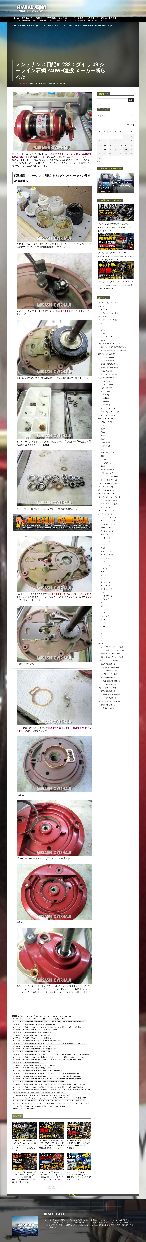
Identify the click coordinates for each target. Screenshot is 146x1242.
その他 (103, 340)
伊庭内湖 (104, 435)
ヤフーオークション (108, 415)
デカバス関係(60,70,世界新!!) (108, 483)
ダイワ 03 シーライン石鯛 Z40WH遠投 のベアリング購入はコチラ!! (32, 1051)
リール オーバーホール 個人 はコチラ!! (75, 1098)
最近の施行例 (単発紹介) (111, 681)
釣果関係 (38, 18)
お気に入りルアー (107, 388)
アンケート (105, 309)
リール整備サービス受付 (106, 18)
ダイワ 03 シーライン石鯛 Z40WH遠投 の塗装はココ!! (66, 1076)
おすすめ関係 (51, 18)
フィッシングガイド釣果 (109, 476)
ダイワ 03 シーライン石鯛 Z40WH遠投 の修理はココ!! (28, 1062)
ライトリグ (105, 599)
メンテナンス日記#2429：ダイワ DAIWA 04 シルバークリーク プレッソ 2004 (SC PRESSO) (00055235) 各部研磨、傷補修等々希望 (24, 1177)
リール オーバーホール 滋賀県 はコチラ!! (48, 1103)
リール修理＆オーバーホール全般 (113, 650)
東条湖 (103, 466)
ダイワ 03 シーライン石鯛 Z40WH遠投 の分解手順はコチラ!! (66, 1073)
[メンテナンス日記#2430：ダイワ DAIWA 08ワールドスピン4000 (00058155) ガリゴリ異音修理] (79, 1130)
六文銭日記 (107, 463)
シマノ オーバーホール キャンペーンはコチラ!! (57, 1016)
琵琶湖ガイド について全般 (110, 654)
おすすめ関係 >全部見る (107, 378)
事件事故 (106, 395)
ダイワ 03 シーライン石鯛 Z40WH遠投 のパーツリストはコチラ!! (68, 1043)
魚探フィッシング (107, 531)
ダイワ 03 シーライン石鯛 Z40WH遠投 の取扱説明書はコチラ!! (30, 1076)
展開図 (46, 445)
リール (103, 623)
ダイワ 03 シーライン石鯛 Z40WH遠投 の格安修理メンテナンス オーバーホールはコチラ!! (38, 1081)
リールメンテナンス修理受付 (108, 660)
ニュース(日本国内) (107, 357)
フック (103, 592)
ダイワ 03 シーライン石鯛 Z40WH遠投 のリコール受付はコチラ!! (31, 1057)
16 (131, 145)
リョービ (104, 333)
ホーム (16, 18)
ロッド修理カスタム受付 (107, 688)
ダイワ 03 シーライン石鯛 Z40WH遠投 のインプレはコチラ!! (30, 1027)
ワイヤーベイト (106, 613)
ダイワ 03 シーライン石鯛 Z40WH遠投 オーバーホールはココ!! (68, 1021)
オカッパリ (105, 534)
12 (110, 145)
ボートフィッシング (108, 527)
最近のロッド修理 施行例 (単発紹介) (113, 347)
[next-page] (53, 1187)
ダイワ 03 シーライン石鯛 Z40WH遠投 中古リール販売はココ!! (30, 1090)
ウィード (104, 544)
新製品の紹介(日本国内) (109, 364)
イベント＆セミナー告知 (109, 313)
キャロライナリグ (107, 555)
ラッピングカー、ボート (107, 493)
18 (105, 149)
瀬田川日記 (107, 459)
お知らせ (101, 306)
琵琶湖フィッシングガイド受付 (109, 701)
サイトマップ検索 (95, 20)
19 (110, 149)
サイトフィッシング (108, 524)
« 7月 (99, 161)
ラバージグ (105, 616)
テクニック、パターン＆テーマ (109, 517)
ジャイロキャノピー (108, 507)
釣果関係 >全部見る (105, 422)
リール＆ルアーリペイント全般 (112, 647)
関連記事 (17, 1116)
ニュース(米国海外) (107, 361)
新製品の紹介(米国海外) (109, 367)
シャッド (104, 562)
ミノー (103, 572)
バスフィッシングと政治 (107, 510)
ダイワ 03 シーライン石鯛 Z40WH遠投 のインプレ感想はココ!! (67, 1027)
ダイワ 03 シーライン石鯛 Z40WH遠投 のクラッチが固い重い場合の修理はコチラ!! (36, 1040)
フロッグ (104, 568)
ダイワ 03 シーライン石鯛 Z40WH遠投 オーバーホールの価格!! (30, 1021)
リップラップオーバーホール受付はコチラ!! (75, 1103)
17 (100, 149)
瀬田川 (103, 456)
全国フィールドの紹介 (106, 418)
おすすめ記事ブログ (108, 408)
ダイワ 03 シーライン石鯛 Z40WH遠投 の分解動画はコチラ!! (30, 1073)
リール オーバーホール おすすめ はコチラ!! (25, 1098)
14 (121, 145)
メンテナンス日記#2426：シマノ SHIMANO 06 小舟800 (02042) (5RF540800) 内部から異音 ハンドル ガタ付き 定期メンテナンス (115, 256)
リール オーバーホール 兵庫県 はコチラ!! (24, 1100)
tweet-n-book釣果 (107, 470)
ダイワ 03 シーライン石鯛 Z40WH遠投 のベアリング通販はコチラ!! (32, 1054)
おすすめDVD (105, 381)
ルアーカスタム (106, 619)
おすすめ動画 (105, 391)
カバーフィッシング (108, 521)
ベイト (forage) (106, 596)
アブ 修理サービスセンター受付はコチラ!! (30, 1016)
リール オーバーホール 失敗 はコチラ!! (74, 1100)
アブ (14, 1138)
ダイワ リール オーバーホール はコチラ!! (53, 1092)
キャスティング (106, 551)
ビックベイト (105, 541)
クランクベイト (106, 558)
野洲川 (103, 449)
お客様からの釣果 (107, 473)
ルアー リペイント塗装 (109, 504)
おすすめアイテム (107, 384)
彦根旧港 (104, 432)
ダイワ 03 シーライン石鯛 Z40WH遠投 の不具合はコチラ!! (67, 1060)
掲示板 (59, 20)
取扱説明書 (31, 157)
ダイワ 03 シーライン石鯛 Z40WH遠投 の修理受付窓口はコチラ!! (31, 1068)
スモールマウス (106, 579)
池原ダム (104, 429)
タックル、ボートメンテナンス (109, 497)
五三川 (103, 425)
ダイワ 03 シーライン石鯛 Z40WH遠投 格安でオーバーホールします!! (70, 1090)
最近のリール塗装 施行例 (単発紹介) (113, 350)
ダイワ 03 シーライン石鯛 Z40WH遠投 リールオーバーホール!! (67, 1084)
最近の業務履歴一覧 (108, 664)
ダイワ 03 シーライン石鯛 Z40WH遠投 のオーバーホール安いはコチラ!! (33, 1032)
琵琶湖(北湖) (105, 442)
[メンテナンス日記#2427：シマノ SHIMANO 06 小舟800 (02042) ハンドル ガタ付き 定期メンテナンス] (79, 1161)
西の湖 (103, 439)
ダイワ (39, 25)
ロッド (103, 626)
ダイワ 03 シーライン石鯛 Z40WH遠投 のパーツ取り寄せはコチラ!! (32, 1046)
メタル (103, 575)
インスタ (68, 20)
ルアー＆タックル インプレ (110, 412)
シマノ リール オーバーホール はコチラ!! (24, 1019)
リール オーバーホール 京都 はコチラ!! (51, 1098)
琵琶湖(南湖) (105, 446)
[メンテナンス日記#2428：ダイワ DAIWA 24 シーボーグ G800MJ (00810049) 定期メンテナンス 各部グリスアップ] (51, 1161)
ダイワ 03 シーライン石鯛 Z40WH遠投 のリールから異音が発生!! (71, 1054)
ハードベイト (105, 538)
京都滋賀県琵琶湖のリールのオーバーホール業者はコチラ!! (51, 1106)
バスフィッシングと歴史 (107, 514)
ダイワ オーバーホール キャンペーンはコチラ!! (26, 1092)
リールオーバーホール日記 (23, 25)
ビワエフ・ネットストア (107, 303)
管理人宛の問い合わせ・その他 (112, 657)
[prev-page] (49, 1187)
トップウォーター (107, 589)
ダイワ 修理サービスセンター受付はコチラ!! (25, 1095)
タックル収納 (105, 582)
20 (115, 149)
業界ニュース (27, 18)
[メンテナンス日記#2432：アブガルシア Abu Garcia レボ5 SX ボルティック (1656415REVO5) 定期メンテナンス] (24, 1130)
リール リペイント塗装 (109, 500)
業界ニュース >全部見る (107, 354)
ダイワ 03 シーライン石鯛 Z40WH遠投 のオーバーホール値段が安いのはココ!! (35, 1030)
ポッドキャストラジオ (106, 490)
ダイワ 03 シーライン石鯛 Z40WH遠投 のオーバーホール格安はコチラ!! (33, 1038)
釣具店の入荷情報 (107, 371)
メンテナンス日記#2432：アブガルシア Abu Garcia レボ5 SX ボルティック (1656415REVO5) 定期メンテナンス (24, 1145)
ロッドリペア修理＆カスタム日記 (110, 343)
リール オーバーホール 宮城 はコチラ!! (24, 1103)
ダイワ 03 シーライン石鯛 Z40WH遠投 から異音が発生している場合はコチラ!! (35, 1024)
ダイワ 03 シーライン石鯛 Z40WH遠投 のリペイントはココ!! (69, 1057)
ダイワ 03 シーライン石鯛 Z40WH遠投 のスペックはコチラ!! (30, 1043)
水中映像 (106, 398)
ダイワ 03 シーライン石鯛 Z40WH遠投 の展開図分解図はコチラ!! (65, 1079)
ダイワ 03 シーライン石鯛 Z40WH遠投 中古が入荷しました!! (66, 1087)
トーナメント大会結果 (109, 374)
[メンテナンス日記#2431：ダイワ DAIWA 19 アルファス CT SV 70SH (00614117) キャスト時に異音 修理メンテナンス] (51, 1130)
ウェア (103, 548)
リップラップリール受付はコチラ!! (23, 1106)
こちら (67, 992)
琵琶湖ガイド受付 (46, 20)
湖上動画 (106, 401)
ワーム (103, 609)
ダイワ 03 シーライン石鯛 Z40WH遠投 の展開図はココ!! (28, 1079)
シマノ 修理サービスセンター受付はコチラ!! (51, 1019)
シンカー (104, 606)
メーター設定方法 (46, 157)
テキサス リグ (106, 585)
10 (100, 145)
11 (105, 145)
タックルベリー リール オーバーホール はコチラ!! (54, 1095)
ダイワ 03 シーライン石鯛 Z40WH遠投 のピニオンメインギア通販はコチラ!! (34, 1049)
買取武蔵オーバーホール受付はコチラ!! (24, 1109)
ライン (103, 602)
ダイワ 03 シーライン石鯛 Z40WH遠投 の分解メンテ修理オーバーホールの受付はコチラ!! (38, 1070)
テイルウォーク (106, 337)
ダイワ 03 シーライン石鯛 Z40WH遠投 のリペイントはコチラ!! (30, 1060)
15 (126, 145)
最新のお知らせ (65, 18)
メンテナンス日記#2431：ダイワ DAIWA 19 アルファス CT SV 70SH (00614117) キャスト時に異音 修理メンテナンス (116, 285)
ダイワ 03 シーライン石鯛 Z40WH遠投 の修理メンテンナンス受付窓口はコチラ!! (35, 1065)
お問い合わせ (80, 20)
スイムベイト (105, 565)
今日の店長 (102, 316)
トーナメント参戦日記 (109, 480)
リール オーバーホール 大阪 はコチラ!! (49, 1100)
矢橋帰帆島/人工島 (107, 453)
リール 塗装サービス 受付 (84, 18)
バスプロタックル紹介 (106, 487)
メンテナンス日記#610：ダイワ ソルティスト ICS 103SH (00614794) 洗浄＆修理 (114, 185)
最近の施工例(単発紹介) (111, 667)
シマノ (69, 1169)
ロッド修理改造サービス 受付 (25, 20)
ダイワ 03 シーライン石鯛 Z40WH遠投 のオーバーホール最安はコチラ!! (33, 1035)
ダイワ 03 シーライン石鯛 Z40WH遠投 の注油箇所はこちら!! (30, 1084)
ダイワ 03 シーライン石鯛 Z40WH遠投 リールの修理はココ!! (30, 1087)
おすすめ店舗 (105, 405)
